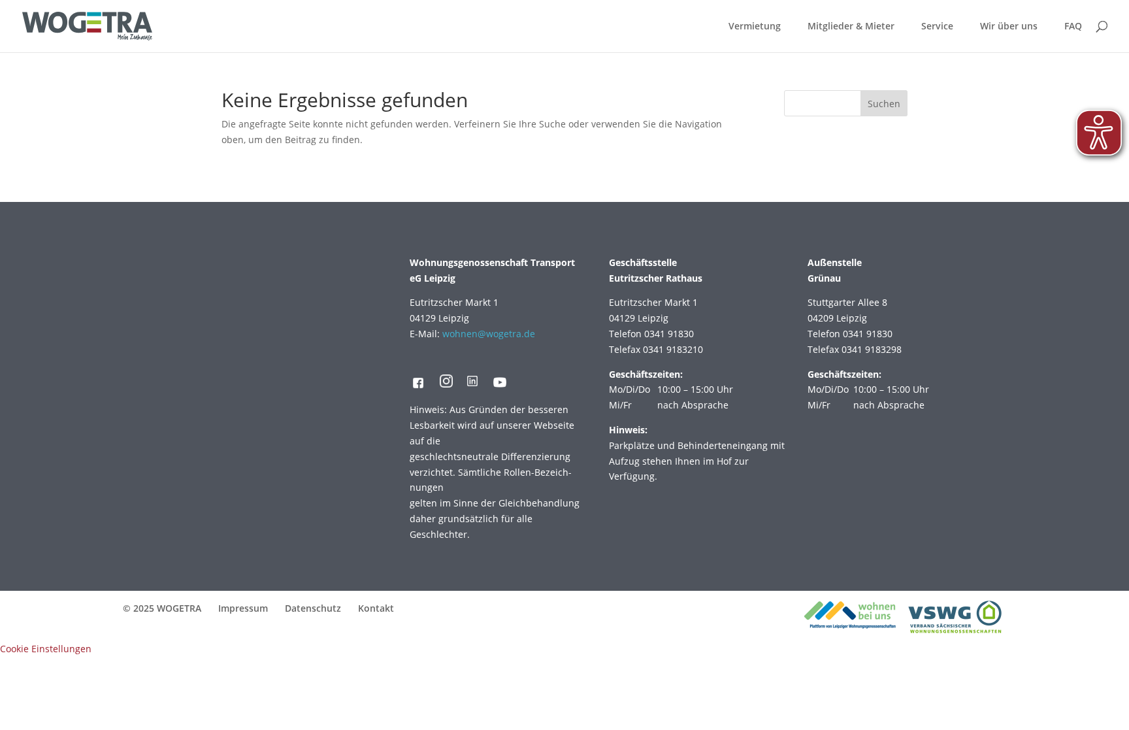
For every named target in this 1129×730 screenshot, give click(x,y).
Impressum (243, 608)
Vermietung (754, 27)
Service (937, 27)
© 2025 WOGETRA (162, 608)
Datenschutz (313, 608)
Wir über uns (1009, 27)
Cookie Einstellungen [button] (45, 648)
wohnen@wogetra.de (488, 333)
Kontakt (376, 608)
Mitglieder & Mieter (851, 27)
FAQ (1073, 27)
